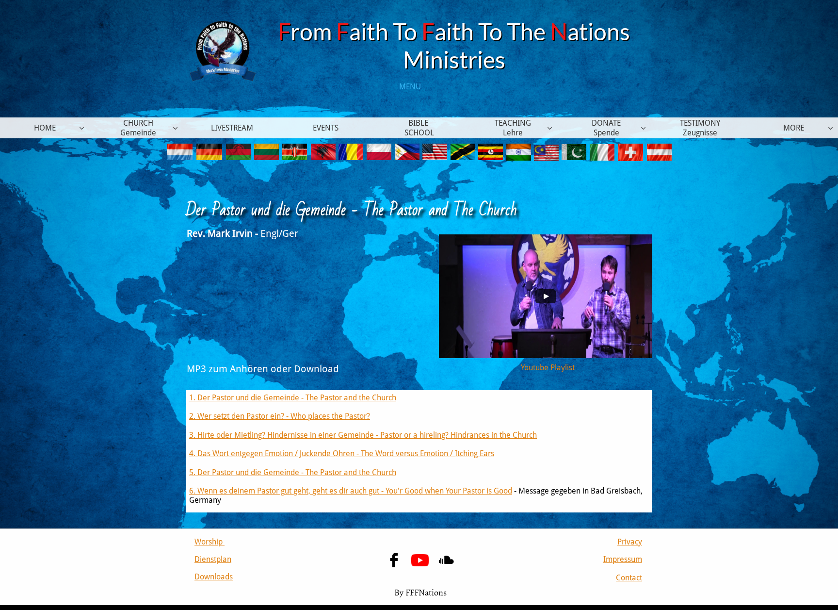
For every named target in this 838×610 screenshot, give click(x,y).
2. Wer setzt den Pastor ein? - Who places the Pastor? (279, 416)
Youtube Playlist (548, 367)
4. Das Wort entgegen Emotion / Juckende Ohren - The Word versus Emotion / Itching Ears (341, 453)
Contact (629, 577)
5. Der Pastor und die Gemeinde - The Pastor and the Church (292, 472)
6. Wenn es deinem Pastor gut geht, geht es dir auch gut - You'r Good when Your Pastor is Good (350, 490)
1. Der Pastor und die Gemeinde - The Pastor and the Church (292, 397)
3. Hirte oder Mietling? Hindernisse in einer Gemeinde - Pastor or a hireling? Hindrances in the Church (363, 435)
